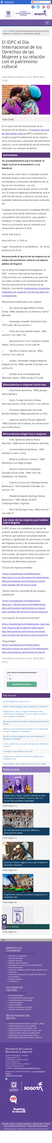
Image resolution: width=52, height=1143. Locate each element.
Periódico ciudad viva (24, 1124)
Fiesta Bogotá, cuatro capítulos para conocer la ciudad (24, 764)
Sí (10, 675)
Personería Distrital (15, 995)
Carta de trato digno (15, 958)
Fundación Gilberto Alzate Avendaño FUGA (24, 1033)
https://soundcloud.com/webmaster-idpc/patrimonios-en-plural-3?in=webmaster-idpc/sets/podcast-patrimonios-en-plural (25, 648)
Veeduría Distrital (14, 1005)
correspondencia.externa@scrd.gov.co (27, 1068)
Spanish (37, 2)
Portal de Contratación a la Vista (20, 1007)
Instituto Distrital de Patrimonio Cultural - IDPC (25, 1030)
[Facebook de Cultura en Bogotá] (33, 7)
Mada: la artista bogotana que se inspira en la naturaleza (25, 706)
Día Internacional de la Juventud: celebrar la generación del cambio (21, 831)
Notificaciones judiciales (13, 1076)
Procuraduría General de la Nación (21, 998)
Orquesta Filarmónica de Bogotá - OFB (22, 1028)
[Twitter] (4, 922)
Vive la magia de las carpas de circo (17, 701)
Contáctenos (13, 981)
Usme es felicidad (11, 926)
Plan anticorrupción (15, 967)
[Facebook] (4, 917)
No (10, 678)
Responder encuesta (22, 684)
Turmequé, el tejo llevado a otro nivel (17, 751)
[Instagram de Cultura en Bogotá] (43, 7)
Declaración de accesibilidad (38, 1126)
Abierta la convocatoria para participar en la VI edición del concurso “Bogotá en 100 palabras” (25, 730)
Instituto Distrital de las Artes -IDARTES (22, 1026)
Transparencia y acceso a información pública (25, 965)
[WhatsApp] (4, 927)
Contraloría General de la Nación (20, 1000)
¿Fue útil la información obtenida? (22, 672)
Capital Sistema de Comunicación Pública (23, 1035)
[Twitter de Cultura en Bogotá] (38, 7)
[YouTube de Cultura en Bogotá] (48, 7)
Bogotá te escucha (15, 960)
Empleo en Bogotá (15, 979)
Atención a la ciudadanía (17, 956)
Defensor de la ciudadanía (18, 963)
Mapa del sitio (38, 1124)
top (3, 940)
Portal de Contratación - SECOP (19, 1009)
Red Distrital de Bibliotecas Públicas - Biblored (25, 1037)
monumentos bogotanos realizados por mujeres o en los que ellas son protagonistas (26, 292)
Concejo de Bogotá (15, 1002)
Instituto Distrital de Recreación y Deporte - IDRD (26, 1023)
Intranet (12, 1124)
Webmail (5, 1124)
